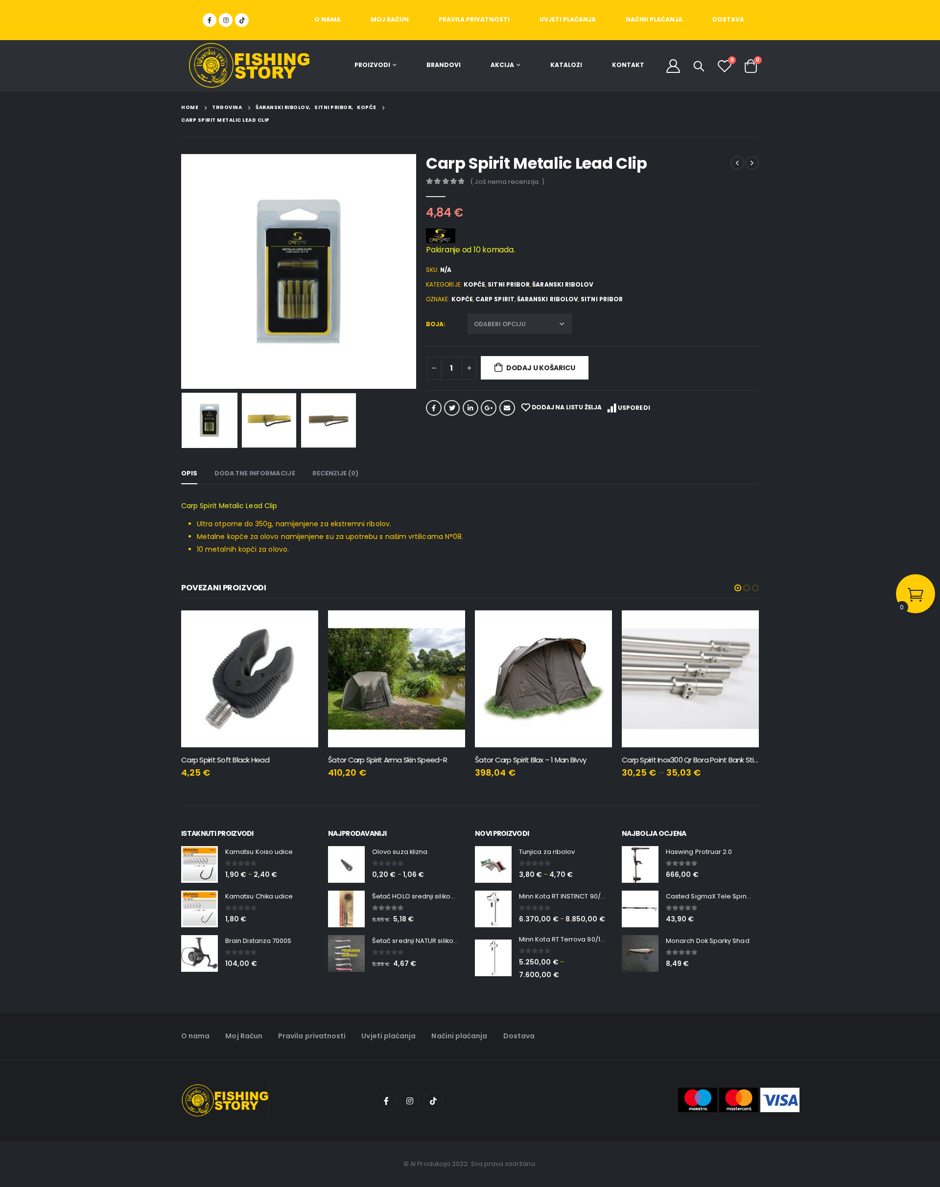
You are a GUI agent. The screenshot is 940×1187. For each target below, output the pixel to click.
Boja (435, 324)
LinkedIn (470, 408)
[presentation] (183, 271)
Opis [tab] (189, 473)
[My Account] (673, 66)
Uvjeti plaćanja (568, 19)
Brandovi (443, 65)
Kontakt (628, 65)
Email (507, 408)
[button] (737, 588)
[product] (249, 678)
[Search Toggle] (699, 66)
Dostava (728, 19)
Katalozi (566, 65)
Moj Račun (390, 19)
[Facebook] (209, 20)
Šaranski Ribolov (562, 284)
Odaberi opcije (596, 626)
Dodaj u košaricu (540, 368)
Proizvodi (372, 65)
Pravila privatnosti (474, 19)
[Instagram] (226, 20)
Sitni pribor (509, 284)
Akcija (502, 65)
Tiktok (433, 1101)
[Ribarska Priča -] (249, 65)
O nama (327, 19)
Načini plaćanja (654, 19)
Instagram (410, 1101)
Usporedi (634, 407)
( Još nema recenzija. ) (507, 181)
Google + (488, 408)
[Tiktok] (242, 20)
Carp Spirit (495, 299)
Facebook (434, 408)
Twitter (452, 408)
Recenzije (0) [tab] (335, 473)
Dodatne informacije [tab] (254, 473)
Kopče (474, 284)
